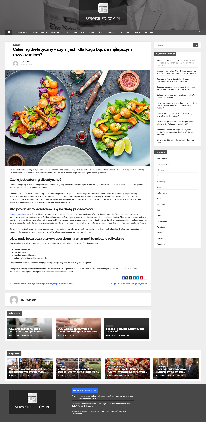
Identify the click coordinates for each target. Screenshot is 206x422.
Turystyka (124, 32)
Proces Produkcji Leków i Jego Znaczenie (125, 330)
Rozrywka (161, 204)
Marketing (79, 32)
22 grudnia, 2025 (116, 375)
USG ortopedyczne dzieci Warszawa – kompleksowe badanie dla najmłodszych (25, 331)
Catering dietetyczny (18, 214)
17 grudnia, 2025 (165, 375)
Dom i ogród (21, 32)
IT (68, 32)
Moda (91, 32)
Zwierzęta (161, 244)
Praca (159, 199)
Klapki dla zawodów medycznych (127, 283)
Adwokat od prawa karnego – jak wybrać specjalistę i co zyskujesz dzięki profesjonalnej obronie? (176, 132)
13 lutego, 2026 (17, 375)
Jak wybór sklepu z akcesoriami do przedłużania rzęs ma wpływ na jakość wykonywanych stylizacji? (177, 105)
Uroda (137, 32)
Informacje (56, 32)
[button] (200, 32)
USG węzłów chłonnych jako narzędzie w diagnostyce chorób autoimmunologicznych (78, 331)
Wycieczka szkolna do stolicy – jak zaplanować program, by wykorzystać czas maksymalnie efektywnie (176, 62)
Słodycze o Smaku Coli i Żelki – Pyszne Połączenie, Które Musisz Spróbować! (127, 371)
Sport (111, 32)
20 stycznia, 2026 (67, 375)
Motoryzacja (162, 193)
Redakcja (26, 62)
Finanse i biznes (39, 32)
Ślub (101, 32)
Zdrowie (149, 32)
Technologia (162, 221)
